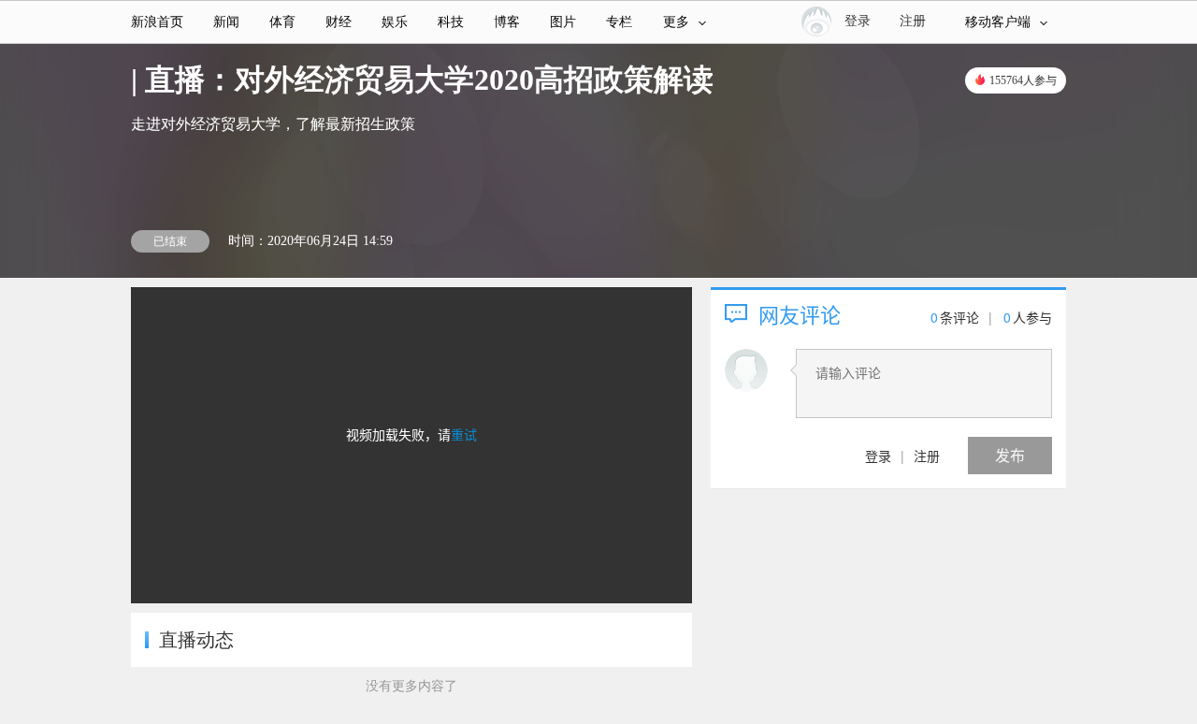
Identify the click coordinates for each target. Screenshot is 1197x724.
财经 (338, 22)
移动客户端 (998, 22)
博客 (507, 22)
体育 (282, 22)
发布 (1010, 455)
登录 (878, 455)
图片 (563, 22)
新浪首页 (157, 22)
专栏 (619, 22)
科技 (451, 22)
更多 (676, 22)
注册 (913, 21)
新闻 (226, 22)
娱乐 (395, 22)
